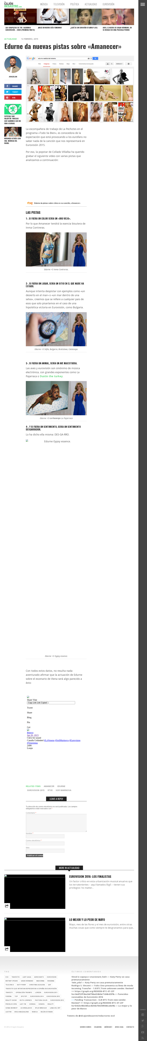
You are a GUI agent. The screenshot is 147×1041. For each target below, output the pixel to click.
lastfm (8, 1012)
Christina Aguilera (37, 985)
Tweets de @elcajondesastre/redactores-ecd (91, 1015)
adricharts (39, 977)
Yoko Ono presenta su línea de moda (113, 985)
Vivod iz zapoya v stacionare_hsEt (89, 976)
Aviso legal (119, 1027)
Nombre (29, 833)
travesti (9, 992)
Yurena (8, 996)
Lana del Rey (55, 1008)
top (16, 996)
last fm (23, 1004)
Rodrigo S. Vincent (81, 985)
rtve (50, 790)
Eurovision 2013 (53, 996)
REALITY (51, 1004)
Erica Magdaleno (21, 1012)
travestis (15, 977)
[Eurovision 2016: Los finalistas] (34, 876)
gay (49, 985)
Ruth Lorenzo (26, 1000)
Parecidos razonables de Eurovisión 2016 (99, 995)
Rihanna (50, 981)
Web (27, 848)
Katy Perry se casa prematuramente (104, 982)
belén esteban (47, 1012)
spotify (24, 996)
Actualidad (91, 4)
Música (44, 4)
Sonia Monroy (11, 1008)
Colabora (97, 1027)
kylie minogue (41, 1008)
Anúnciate (108, 1027)
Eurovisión (108, 4)
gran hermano (27, 981)
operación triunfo (24, 992)
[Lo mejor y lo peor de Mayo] (34, 919)
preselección (11, 1004)
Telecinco (9, 985)
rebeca (35, 1012)
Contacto (130, 1027)
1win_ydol (76, 982)
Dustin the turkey (51, 376)
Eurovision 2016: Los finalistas (90, 876)
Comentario (31, 813)
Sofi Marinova (63, 790)
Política (74, 4)
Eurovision (51, 977)
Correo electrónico (33, 841)
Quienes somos (85, 1027)
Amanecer (49, 786)
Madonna (40, 981)
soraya (41, 1004)
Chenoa (32, 1004)
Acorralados (26, 1008)
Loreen (38, 992)
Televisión (58, 4)
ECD (6, 977)
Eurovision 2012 (57, 1000)
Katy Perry (21, 985)
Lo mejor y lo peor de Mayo (87, 919)
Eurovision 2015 (36, 790)
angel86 (13, 76)
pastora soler (41, 1000)
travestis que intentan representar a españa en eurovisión (31, 989)
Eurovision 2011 (50, 992)
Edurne (61, 786)
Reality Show (11, 1000)
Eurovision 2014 (36, 996)
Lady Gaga (27, 977)
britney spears (11, 981)
